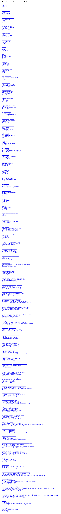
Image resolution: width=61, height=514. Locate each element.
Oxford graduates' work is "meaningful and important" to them (11, 346)
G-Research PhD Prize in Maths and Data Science (9, 395)
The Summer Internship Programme (7, 178)
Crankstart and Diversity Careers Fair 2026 (8, 359)
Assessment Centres (5, 165)
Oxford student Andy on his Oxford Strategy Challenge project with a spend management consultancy (17, 447)
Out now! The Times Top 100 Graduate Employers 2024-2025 (11, 423)
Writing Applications (5, 171)
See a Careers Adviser (5, 180)
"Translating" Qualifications (6, 86)
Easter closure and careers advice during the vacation (10, 275)
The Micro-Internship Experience (7, 361)
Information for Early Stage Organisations (8, 187)
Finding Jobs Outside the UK (6, 76)
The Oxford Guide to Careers (6, 224)
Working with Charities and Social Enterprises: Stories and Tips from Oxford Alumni (15, 308)
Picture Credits (4, 5)
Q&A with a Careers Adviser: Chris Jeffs (8, 431)
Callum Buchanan (5, 310)
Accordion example (5, 6)
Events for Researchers (5, 127)
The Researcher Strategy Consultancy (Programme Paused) (11, 108)
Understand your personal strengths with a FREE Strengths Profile (12, 292)
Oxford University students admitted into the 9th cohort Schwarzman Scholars (14, 386)
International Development (6, 209)
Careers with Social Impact (6, 162)
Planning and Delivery (5, 101)
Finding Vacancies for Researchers (7, 259)
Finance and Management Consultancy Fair (8, 325)
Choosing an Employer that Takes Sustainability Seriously (11, 358)
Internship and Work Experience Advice (8, 177)
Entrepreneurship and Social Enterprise (8, 27)
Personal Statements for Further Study (8, 84)
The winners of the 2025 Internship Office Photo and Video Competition (13, 466)
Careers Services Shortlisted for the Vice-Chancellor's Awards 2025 (12, 451)
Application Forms (5, 80)
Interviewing (4, 172)
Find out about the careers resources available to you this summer (12, 404)
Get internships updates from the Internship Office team (10, 252)
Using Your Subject (5, 14)
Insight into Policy (5, 476)
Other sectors (4, 58)
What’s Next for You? (5, 130)
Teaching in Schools (5, 51)
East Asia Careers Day (5, 465)
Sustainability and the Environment (7, 50)
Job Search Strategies (5, 170)
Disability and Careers (5, 357)
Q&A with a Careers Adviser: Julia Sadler (8, 429)
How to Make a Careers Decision (7, 35)
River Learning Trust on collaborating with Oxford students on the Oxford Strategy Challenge (16, 473)
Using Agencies (4, 72)
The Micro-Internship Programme (7, 265)
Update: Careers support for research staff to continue (10, 509)
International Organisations (6, 33)
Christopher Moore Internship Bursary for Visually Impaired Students (12, 474)
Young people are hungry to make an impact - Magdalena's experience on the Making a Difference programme (19, 481)
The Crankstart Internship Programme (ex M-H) (9, 179)
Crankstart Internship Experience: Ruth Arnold (9, 360)
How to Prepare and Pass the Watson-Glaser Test (9, 296)
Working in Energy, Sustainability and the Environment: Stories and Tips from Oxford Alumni (16, 314)
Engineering (4, 25)
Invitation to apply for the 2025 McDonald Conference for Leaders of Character (14, 425)
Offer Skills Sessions (5, 149)
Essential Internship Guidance (6, 115)
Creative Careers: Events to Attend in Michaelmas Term (10, 344)
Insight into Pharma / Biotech (6, 112)
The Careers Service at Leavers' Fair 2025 (8, 454)
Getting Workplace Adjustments (7, 508)
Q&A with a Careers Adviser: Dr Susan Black (9, 436)
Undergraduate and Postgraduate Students (8, 217)
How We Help (4, 215)
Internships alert (4, 336)
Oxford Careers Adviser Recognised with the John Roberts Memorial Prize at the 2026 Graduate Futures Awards (19, 512)
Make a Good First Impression (6, 90)
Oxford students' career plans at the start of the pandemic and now (12, 285)
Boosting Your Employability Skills (7, 129)
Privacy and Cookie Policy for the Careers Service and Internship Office (13, 282)
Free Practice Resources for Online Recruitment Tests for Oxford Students (13, 253)
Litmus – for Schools (5, 157)
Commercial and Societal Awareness (7, 98)
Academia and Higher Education (7, 8)
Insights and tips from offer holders (7, 324)
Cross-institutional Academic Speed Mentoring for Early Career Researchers (13, 387)
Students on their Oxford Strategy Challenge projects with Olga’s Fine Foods (13, 394)
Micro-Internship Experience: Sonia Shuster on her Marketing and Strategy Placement (15, 397)
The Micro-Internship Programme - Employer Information (11, 186)
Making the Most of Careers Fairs (7, 70)
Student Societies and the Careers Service (8, 250)
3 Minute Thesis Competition (6, 448)
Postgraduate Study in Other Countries (8, 126)
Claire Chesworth (5, 194)
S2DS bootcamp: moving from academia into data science (11, 318)
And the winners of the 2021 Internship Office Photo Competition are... (13, 293)
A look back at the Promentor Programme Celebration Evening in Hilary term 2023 (14, 364)
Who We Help (4, 216)
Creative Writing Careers (6, 511)
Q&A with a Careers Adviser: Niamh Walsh (8, 433)
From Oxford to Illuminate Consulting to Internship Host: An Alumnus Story (13, 372)
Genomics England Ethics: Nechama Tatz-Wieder (9, 409)
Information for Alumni (5, 136)
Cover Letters (4, 79)
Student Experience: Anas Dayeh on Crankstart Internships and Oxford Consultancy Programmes (17, 388)
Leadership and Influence (6, 106)
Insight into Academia (5, 220)
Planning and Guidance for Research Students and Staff (10, 256)
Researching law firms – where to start (8, 351)
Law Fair (3, 245)
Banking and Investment (6, 19)
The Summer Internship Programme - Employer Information (11, 151)
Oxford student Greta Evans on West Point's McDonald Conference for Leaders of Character (16, 403)
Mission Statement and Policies (7, 159)
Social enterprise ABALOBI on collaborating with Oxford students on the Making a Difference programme (18, 469)
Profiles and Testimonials (6, 371)
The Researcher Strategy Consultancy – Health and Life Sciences (12, 109)
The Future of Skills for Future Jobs (7, 390)
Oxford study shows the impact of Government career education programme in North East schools (17, 302)
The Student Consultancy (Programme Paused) (9, 107)
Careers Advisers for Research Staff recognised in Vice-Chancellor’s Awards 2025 (14, 453)
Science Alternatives (5, 44)
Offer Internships (4, 185)
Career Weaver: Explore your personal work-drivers (10, 229)
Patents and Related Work (6, 41)
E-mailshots (4, 142)
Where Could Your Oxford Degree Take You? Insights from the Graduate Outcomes (15, 487)
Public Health (4, 43)
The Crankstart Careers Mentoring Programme (9, 192)
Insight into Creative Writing (6, 407)
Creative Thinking (5, 100)
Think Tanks (4, 55)
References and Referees (6, 83)
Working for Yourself (5, 227)
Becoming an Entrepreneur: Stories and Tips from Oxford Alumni (12, 311)
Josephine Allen (4, 389)
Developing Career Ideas (6, 64)
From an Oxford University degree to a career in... (9, 249)
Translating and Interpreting (6, 56)
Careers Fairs (4, 12)
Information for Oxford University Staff (8, 158)
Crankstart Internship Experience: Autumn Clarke (9, 343)
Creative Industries (5, 22)
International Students (5, 437)
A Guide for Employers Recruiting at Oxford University (10, 401)
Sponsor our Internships (5, 155)
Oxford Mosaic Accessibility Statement (8, 380)
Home (3, 4)
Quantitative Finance (5, 461)
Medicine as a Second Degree (6, 40)
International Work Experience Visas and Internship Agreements (12, 378)
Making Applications (5, 128)
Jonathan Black (4, 193)
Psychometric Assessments (6, 164)
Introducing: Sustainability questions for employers (10, 213)
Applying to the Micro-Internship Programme (9, 266)
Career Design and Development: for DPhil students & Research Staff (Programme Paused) (16, 264)
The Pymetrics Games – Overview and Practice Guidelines (11, 300)
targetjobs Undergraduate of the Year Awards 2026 (9, 438)
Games (3, 331)
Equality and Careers (5, 94)
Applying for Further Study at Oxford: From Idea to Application (12, 410)
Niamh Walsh (4, 366)
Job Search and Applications (6, 207)
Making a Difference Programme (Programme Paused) (10, 408)
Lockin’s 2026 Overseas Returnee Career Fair (9, 482)
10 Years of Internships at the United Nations (9, 328)
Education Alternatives (5, 467)
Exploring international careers (6, 426)
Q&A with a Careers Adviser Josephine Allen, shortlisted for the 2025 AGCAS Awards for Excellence (17, 432)
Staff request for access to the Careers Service (9, 210)
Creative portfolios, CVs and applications (8, 85)
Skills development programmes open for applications (10, 303)
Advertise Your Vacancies (6, 138)
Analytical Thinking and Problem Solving (8, 105)
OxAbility (3, 458)
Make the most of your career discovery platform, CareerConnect (12, 287)
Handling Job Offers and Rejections (7, 173)
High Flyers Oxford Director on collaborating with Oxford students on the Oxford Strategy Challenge (17, 443)
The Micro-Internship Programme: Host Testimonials (10, 230)
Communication (4, 99)
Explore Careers (4, 208)
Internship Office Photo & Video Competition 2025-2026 (10, 352)
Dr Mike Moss (4, 195)
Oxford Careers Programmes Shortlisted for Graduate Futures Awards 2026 (13, 497)
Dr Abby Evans (4, 199)
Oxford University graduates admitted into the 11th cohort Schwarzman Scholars (14, 439)
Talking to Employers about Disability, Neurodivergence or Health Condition (13, 505)
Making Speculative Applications (7, 73)
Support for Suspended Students (7, 462)
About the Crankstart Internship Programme (8, 120)
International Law (5, 62)
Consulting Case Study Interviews (7, 91)
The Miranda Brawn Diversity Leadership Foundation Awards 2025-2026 (13, 444)
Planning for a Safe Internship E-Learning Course (9, 400)
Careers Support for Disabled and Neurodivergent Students (11, 338)
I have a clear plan (5, 238)
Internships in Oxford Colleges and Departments (9, 281)
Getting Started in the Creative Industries (8, 271)
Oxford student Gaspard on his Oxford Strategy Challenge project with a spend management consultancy (18, 446)
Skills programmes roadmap (6, 367)
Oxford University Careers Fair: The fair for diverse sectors (11, 243)
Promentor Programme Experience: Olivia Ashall (9, 373)
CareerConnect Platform (6, 152)
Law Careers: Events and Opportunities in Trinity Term (10, 342)
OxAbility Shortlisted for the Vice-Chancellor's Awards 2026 (11, 490)
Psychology (4, 42)
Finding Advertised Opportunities (7, 69)
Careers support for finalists (6, 321)
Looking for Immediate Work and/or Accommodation (10, 77)
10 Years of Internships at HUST (7, 382)
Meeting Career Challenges (6, 258)
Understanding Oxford (5, 137)
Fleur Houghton (4, 440)
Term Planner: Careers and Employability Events (9, 251)
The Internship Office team (6, 231)
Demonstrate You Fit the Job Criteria (7, 163)
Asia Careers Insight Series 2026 (7, 479)
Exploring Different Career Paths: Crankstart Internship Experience (12, 330)
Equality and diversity (5, 134)
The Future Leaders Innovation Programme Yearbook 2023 (11, 393)
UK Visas (3, 166)
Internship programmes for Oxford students (8, 354)
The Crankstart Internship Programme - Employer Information (11, 150)
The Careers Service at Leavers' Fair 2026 (8, 498)
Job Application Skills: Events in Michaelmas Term (10, 411)
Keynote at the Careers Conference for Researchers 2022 (10, 316)
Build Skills (4, 206)
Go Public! (4, 501)
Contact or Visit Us (5, 201)
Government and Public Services (7, 26)
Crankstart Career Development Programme (8, 260)
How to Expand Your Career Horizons (8, 272)
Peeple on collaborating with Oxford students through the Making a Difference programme (16, 483)
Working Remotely (5, 274)
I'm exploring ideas (5, 235)
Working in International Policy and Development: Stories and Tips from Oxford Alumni (15, 307)
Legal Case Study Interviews (6, 93)
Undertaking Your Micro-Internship (7, 267)
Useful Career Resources (6, 222)
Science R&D (4, 48)
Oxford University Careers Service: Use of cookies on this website (12, 396)
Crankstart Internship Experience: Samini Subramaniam (10, 416)
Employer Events (4, 141)
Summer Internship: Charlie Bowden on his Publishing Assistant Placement (13, 415)
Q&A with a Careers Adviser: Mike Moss (8, 430)
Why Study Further (5, 121)
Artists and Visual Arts (5, 510)
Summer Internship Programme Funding (8, 119)
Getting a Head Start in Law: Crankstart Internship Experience (11, 329)
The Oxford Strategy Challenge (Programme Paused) (10, 234)
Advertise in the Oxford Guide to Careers (8, 143)
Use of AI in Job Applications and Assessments (9, 460)
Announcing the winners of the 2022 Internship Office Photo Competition (13, 339)
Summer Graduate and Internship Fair (8, 317)
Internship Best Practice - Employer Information (9, 156)
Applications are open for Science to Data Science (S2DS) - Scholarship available (14, 301)
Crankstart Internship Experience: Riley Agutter (9, 345)
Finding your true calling (6, 273)
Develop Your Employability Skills (7, 174)
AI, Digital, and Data (5, 502)
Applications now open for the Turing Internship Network (11, 368)
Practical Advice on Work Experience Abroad (9, 114)
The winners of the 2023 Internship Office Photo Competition (11, 379)
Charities (3, 21)
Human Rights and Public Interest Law (8, 29)
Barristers (3, 20)
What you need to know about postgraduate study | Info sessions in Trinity (13, 278)
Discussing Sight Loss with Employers (8, 417)
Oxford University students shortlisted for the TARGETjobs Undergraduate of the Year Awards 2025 (17, 323)
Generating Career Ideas (6, 15)
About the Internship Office (6, 191)
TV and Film (4, 57)
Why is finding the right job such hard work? (9, 381)
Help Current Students (5, 184)
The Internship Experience (6, 263)
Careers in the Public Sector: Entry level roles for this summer (11, 402)
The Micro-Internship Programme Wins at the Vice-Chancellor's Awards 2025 (14, 452)
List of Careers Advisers (6, 200)
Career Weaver (4, 223)
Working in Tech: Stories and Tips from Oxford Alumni (10, 309)
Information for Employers (6, 181)
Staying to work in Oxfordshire (7, 294)
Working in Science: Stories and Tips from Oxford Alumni (11, 315)
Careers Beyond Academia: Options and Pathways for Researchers (12, 228)
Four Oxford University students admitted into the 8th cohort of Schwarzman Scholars (15, 353)
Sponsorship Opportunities (6, 144)
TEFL (3, 54)
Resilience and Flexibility (6, 102)
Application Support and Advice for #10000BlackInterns (10, 335)
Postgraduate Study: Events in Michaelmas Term (9, 414)
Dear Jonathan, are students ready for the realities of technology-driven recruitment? (14, 504)
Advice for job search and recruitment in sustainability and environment (13, 295)
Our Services (4, 202)
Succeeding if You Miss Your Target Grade (8, 37)
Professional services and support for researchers (9, 135)
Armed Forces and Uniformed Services (8, 18)
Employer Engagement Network (7, 145)
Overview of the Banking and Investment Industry (9, 241)
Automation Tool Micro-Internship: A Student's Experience (11, 242)
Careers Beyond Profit (5, 65)
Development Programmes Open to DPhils (8, 350)
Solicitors (3, 49)
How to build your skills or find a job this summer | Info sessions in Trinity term (14, 279)
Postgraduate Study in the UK (6, 123)
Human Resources (5, 28)
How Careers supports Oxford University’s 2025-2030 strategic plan (12, 489)
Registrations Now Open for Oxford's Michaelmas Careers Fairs (12, 288)
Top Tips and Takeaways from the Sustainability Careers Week (11, 299)
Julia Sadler (4, 198)
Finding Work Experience (6, 113)
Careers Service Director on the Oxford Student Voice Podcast (11, 468)
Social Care (4, 47)
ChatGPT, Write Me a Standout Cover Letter (9, 445)
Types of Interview (5, 87)
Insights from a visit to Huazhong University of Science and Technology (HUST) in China (15, 455)
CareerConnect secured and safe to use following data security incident (13, 496)
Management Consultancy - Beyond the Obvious (9, 36)
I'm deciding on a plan (5, 237)
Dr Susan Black (4, 375)
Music (3, 34)
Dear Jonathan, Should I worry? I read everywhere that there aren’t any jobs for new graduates (16, 503)
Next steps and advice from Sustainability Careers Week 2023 (11, 365)
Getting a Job (4, 257)
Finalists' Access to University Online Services (9, 286)
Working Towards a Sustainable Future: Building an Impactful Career (12, 289)
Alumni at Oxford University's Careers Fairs (9, 332)
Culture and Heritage (5, 63)
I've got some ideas (5, 236)
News (3, 214)
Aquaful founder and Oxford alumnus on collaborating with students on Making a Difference (16, 472)
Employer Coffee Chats (5, 148)
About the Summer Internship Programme (8, 116)
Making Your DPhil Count (6, 188)
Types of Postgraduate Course (6, 122)
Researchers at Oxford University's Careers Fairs (9, 337)
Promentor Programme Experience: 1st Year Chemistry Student (11, 374)
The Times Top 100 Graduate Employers (8, 480)
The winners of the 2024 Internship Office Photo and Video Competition (13, 418)
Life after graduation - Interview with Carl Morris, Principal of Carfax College (14, 322)
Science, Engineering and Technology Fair (8, 244)
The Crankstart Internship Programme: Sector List (9, 280)
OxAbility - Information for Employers (8, 459)
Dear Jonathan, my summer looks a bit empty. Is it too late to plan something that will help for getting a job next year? (20, 494)
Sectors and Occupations (6, 11)
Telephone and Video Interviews (7, 92)
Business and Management (6, 13)
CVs (3, 78)
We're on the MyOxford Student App (7, 422)
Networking (4, 71)
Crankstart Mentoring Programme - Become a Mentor (10, 221)
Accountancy (4, 61)
